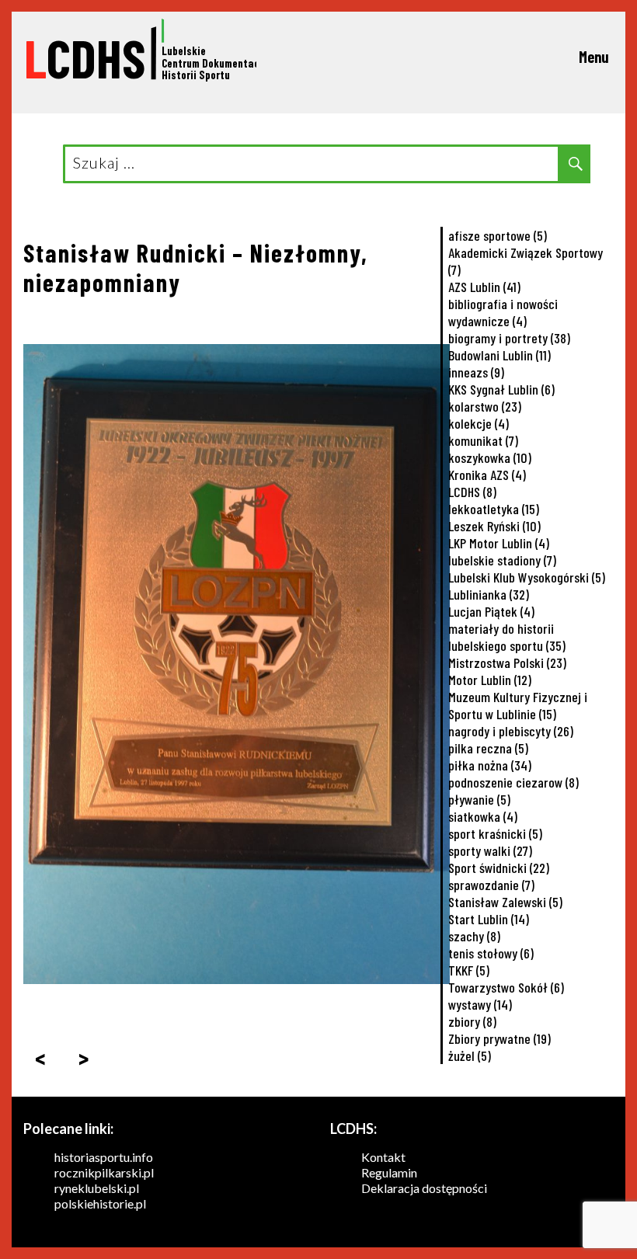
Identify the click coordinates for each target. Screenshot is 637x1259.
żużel (469, 1055)
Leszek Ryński (494, 525)
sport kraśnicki (495, 833)
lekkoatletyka (493, 508)
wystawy (480, 1004)
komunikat (483, 440)
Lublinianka (488, 594)
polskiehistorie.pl (100, 1203)
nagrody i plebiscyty (510, 730)
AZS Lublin (484, 286)
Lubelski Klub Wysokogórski (526, 577)
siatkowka (482, 816)
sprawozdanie (491, 884)
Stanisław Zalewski (505, 901)
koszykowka (489, 457)
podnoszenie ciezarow (513, 782)
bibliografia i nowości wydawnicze (503, 312)
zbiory (472, 1021)
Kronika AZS (487, 474)
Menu (594, 56)
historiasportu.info (103, 1156)
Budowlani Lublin (499, 354)
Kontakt (383, 1156)
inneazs (476, 372)
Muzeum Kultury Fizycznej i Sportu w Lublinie (517, 705)
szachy (474, 935)
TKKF (468, 970)
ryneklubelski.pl (96, 1188)
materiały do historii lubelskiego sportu (507, 637)
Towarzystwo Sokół (506, 987)
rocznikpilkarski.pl (104, 1172)
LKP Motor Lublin (498, 542)
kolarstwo (484, 406)
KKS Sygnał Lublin (501, 389)
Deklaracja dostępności (424, 1188)
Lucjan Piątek (491, 611)
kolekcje (478, 423)
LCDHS (472, 491)
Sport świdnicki (498, 867)
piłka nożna (489, 765)
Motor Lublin (489, 679)
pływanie (479, 799)
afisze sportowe (497, 235)
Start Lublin (488, 918)
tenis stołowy (491, 953)
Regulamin (389, 1172)
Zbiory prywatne (499, 1038)
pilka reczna (488, 747)
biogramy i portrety (509, 337)
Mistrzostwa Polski (507, 662)
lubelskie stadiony (502, 560)
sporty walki (490, 850)
